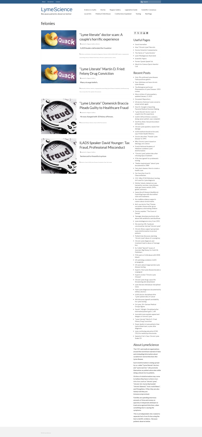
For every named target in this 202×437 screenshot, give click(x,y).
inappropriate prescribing (101, 88)
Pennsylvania (98, 91)
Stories (98, 44)
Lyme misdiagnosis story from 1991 (147, 221)
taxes (110, 57)
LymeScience (56, 9)
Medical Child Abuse (94, 57)
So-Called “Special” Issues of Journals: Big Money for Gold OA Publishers (146, 250)
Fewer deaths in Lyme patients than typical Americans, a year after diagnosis (147, 326)
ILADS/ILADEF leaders (116, 54)
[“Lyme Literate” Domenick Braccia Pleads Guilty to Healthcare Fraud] (58, 116)
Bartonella (83, 88)
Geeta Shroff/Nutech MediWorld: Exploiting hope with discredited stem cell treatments (147, 194)
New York (88, 91)
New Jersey (82, 91)
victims (114, 57)
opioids (92, 91)
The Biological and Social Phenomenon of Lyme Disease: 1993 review (147, 89)
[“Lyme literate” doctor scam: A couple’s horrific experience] (58, 39)
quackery (107, 57)
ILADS (109, 54)
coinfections (88, 54)
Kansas (87, 57)
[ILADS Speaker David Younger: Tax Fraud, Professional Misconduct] (58, 156)
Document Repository (142, 99)
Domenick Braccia (85, 122)
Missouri (102, 57)
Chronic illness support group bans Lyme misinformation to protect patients (147, 231)
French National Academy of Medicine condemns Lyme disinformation (145, 148)
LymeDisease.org (124, 88)
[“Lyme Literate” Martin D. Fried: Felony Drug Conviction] (58, 74)
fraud (95, 122)
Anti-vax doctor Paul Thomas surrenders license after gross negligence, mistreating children (146, 206)
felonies (105, 54)
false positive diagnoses (97, 54)
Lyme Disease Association (114, 88)
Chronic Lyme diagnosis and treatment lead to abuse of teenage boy (147, 243)
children (83, 54)
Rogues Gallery (91, 44)
